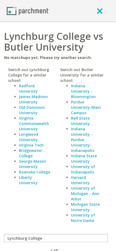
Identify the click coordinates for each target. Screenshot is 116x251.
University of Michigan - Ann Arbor (85, 193)
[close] (99, 11)
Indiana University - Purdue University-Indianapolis (82, 139)
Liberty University (28, 180)
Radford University (28, 88)
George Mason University (32, 164)
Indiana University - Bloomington (83, 91)
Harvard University (80, 180)
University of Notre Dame (83, 217)
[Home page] (28, 10)
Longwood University (28, 137)
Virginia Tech (31, 145)
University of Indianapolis (83, 169)
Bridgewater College (30, 153)
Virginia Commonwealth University (34, 123)
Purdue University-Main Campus (86, 107)
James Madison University (33, 99)
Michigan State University (85, 207)
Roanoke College (34, 172)
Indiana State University (84, 158)
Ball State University (80, 121)
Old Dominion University (32, 110)
